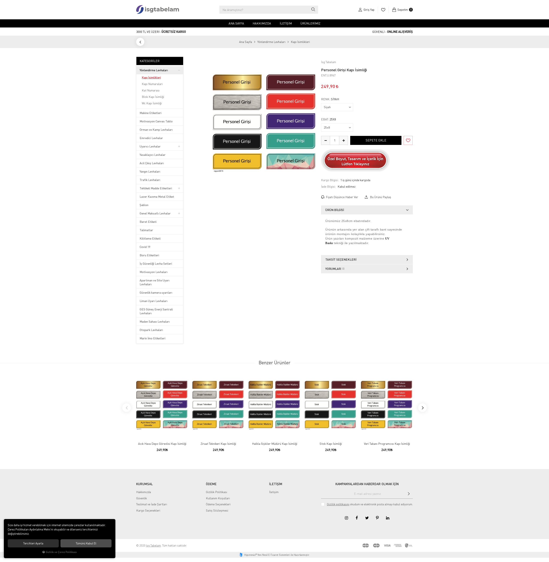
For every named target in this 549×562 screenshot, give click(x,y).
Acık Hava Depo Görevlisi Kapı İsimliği (162, 443)
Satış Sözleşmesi (217, 510)
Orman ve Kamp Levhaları (156, 129)
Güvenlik (141, 498)
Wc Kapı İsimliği (152, 103)
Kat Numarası (151, 90)
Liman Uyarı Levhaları (153, 301)
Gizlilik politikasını (338, 504)
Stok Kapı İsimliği (331, 443)
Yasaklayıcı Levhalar (153, 154)
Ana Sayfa (236, 23)
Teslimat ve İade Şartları (151, 504)
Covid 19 (145, 247)
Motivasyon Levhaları (153, 272)
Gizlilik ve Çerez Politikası (61, 552)
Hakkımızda (262, 23)
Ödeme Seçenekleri (218, 504)
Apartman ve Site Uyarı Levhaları (154, 282)
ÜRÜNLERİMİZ (310, 23)
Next (422, 407)
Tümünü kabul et (86, 543)
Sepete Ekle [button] (376, 140)
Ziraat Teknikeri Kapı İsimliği (218, 443)
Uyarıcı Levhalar (150, 146)
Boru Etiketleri (149, 255)
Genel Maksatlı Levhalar (155, 213)
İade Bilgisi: (328, 186)
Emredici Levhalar (151, 138)
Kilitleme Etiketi (150, 238)
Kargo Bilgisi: (330, 180)
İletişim (286, 23)
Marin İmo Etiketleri (152, 338)
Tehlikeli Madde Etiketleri (156, 188)
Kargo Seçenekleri (148, 510)
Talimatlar (146, 230)
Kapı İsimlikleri (151, 77)
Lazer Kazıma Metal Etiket (157, 196)
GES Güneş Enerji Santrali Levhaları (156, 311)
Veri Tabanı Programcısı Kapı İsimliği (387, 443)
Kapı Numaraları (152, 84)
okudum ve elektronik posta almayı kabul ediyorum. (370, 504)
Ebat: (328, 119)
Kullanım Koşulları (218, 498)
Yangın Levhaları (150, 171)
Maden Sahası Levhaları (155, 321)
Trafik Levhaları (150, 180)
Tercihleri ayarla (33, 543)
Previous (126, 407)
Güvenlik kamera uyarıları (156, 292)
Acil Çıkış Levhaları (152, 163)
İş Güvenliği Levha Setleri (156, 263)
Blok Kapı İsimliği (153, 97)
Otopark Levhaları (151, 330)
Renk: (330, 99)
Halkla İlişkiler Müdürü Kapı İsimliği (274, 443)
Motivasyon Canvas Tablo (156, 121)
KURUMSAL (144, 484)
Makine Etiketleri (150, 113)
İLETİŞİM (275, 484)
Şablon (144, 205)
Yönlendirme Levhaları (154, 70)
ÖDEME (211, 484)
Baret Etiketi (148, 221)
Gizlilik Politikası (216, 492)
